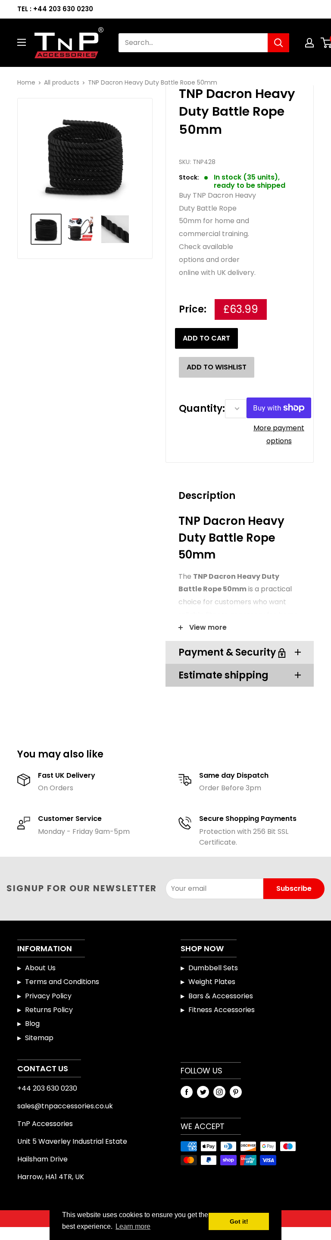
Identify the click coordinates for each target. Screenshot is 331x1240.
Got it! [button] (239, 1221)
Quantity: (202, 408)
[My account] (309, 42)
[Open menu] (21, 42)
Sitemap (39, 1038)
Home (26, 82)
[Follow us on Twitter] (203, 1091)
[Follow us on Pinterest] (236, 1091)
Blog (32, 1024)
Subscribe (294, 888)
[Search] (278, 42)
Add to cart (206, 338)
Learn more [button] (133, 1226)
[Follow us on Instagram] (219, 1091)
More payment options (278, 434)
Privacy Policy (48, 996)
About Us (40, 968)
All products (61, 82)
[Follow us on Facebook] (187, 1091)
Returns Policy (49, 1010)
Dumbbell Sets (213, 968)
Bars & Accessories (220, 996)
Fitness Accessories (221, 1010)
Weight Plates (211, 982)
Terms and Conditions (62, 982)
